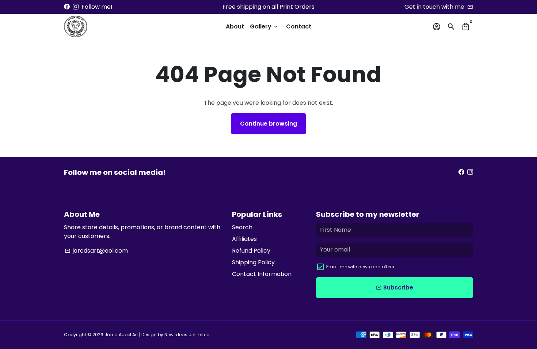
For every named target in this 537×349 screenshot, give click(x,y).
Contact (298, 26)
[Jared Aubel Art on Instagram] (76, 7)
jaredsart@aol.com (96, 250)
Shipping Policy (253, 262)
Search (242, 227)
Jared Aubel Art (121, 334)
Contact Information (262, 274)
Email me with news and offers (360, 267)
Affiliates (244, 239)
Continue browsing (268, 123)
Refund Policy (251, 250)
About (235, 26)
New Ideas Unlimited (187, 334)
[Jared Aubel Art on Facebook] (67, 7)
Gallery (264, 26)
